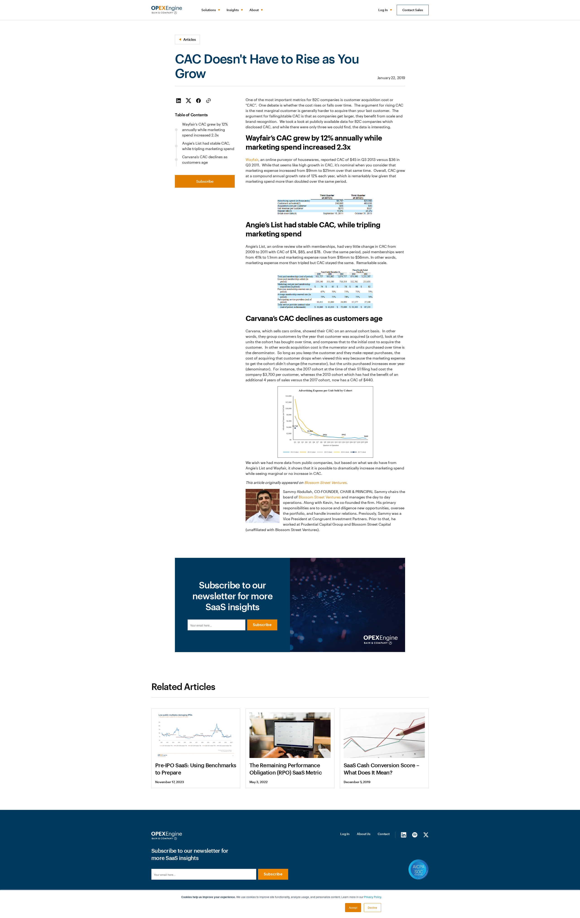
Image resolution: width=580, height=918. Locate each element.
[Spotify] (415, 835)
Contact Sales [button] (412, 10)
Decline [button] (372, 907)
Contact (384, 834)
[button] (210, 10)
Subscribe (204, 181)
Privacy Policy (372, 897)
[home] (166, 10)
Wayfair (252, 159)
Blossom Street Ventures (320, 497)
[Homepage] (166, 836)
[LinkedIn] (403, 835)
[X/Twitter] (426, 835)
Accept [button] (353, 907)
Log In (345, 834)
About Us (363, 834)
